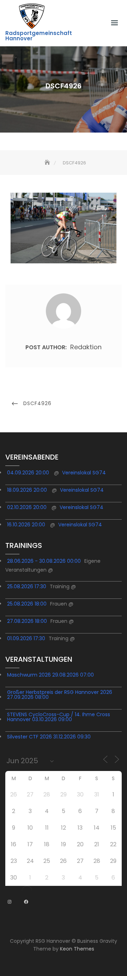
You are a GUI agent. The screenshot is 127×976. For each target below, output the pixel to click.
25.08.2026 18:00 (27, 603)
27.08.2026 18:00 (27, 621)
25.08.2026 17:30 (26, 586)
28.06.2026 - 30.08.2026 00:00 (44, 561)
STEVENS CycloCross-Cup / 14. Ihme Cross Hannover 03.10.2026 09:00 (58, 717)
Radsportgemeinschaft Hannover (38, 35)
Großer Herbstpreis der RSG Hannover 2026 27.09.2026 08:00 (59, 695)
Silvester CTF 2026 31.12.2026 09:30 (49, 736)
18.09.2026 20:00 (27, 489)
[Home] (48, 162)
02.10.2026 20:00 (27, 507)
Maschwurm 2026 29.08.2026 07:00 (50, 674)
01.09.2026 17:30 (26, 638)
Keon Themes (77, 948)
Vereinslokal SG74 (84, 472)
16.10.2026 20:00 (26, 524)
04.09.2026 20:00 (28, 472)
